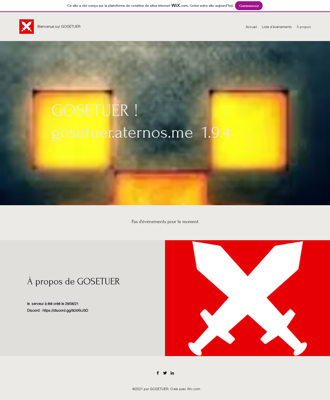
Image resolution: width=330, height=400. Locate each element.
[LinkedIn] (172, 373)
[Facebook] (157, 373)
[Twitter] (165, 373)
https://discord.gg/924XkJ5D (65, 310)
